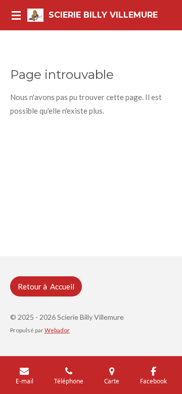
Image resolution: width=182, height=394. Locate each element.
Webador (57, 329)
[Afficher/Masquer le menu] (16, 15)
